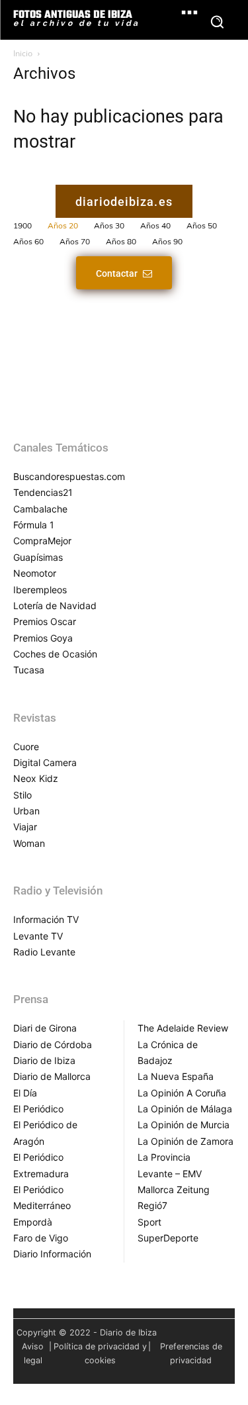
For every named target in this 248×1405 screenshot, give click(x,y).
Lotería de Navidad (55, 605)
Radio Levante (44, 951)
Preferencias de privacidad (191, 1353)
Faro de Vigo (40, 1237)
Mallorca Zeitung (174, 1189)
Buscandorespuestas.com (69, 476)
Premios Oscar (44, 621)
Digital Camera (45, 762)
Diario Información (52, 1253)
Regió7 (152, 1205)
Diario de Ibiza (44, 1060)
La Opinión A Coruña (182, 1092)
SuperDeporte (168, 1237)
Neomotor (34, 573)
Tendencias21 (43, 492)
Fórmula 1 (33, 524)
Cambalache (40, 508)
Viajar (25, 826)
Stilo (22, 794)
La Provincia (164, 1157)
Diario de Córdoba (52, 1044)
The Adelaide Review (183, 1028)
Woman (29, 843)
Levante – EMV (170, 1173)
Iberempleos (40, 589)
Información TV (46, 919)
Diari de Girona (45, 1028)
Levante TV (38, 936)
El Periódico (38, 1108)
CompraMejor (42, 540)
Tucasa (28, 669)
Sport (149, 1222)
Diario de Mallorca (52, 1076)
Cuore (26, 746)
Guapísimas (38, 557)
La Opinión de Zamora (185, 1141)
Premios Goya (43, 638)
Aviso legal (33, 1353)
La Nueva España (176, 1076)
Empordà (32, 1222)
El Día (25, 1092)
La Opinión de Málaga (185, 1108)
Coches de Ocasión (55, 653)
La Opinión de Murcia (183, 1124)
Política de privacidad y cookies (100, 1353)
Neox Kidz (35, 778)
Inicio (22, 53)
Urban (26, 810)
